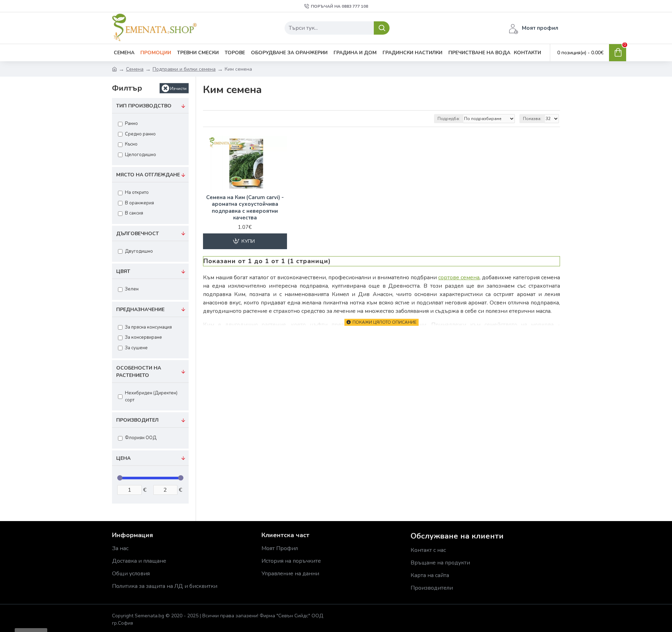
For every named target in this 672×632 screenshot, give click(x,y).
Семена (135, 69)
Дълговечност (137, 233)
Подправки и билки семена (184, 69)
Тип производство (144, 106)
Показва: (532, 118)
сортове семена (458, 277)
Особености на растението (138, 372)
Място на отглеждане (148, 174)
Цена (123, 458)
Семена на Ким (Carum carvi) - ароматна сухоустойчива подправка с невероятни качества (245, 208)
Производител (137, 420)
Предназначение (140, 309)
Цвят (123, 271)
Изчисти (178, 88)
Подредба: (449, 118)
